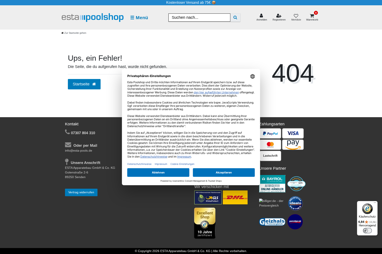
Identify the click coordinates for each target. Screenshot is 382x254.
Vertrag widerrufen (81, 192)
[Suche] (235, 17)
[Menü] (375, 203)
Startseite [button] (82, 84)
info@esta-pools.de (78, 150)
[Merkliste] (296, 17)
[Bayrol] (272, 183)
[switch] (367, 230)
